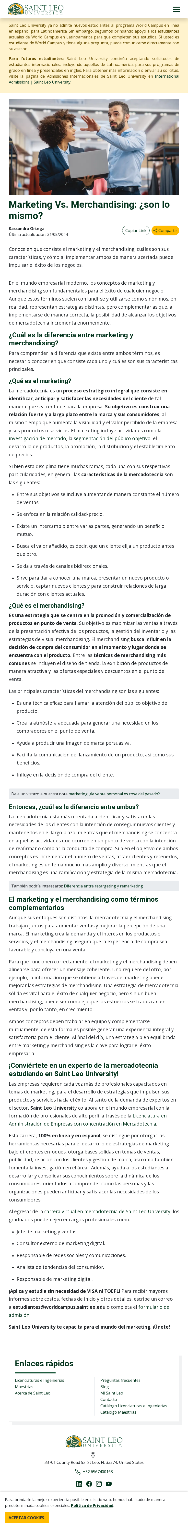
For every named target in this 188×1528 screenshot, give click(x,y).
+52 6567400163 (98, 1471)
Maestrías (24, 1386)
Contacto (108, 1399)
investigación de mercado (37, 438)
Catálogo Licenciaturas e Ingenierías (133, 1405)
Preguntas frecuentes (120, 1380)
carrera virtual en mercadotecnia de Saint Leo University (107, 1211)
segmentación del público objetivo (112, 438)
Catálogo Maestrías (118, 1412)
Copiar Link (135, 230)
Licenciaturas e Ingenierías (39, 1380)
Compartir (167, 230)
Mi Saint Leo (111, 1393)
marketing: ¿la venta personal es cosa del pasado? (114, 794)
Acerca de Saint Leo (32, 1393)
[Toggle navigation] (176, 9)
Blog (104, 1386)
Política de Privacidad (92, 1505)
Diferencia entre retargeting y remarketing (103, 886)
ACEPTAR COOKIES (26, 1517)
